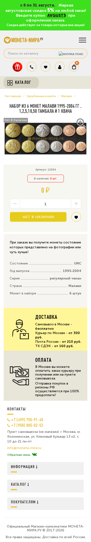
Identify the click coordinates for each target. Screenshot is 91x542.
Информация (23, 466)
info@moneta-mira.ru (24, 448)
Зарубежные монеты (41, 96)
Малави (66, 96)
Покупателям (24, 501)
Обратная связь (18, 454)
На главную (13, 96)
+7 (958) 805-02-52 (27, 425)
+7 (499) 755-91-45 (27, 419)
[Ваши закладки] (45, 66)
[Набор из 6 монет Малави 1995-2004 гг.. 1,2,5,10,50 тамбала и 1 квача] (45, 138)
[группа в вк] (34, 454)
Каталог (19, 484)
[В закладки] (76, 218)
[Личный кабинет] (60, 66)
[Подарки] (17, 66)
